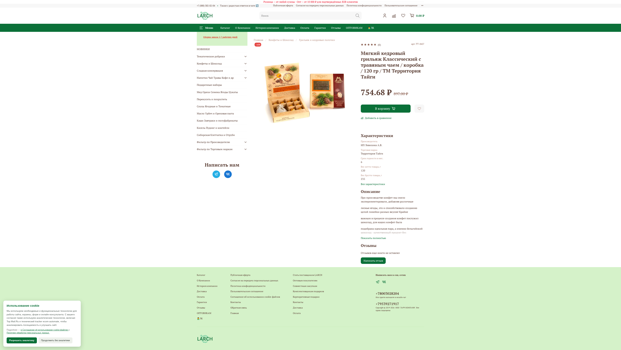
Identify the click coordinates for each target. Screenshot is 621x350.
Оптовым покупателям (305, 280)
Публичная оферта (283, 5)
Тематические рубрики (211, 56)
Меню (209, 28)
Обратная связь (238, 307)
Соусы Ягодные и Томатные (214, 106)
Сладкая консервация (210, 70)
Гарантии (320, 28)
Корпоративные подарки (306, 296)
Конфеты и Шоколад (281, 40)
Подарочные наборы (209, 85)
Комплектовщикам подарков (308, 291)
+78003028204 (387, 293)
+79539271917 (387, 304)
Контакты (235, 302)
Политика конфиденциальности (364, 5)
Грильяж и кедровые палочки (317, 40)
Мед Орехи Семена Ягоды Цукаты (217, 92)
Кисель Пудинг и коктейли (213, 128)
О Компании (242, 28)
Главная (258, 40)
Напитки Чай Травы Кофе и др (215, 78)
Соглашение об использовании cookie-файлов (255, 296)
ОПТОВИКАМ (354, 28)
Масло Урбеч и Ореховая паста (215, 113)
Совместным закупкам (305, 285)
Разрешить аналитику (21, 340)
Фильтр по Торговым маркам (215, 149)
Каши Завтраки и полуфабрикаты (217, 120)
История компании (267, 28)
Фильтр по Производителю (213, 142)
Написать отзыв (373, 260)
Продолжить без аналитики (55, 340)
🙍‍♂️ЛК (371, 28)
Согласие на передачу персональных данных (320, 5)
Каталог (225, 28)
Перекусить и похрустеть (212, 99)
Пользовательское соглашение (401, 5)
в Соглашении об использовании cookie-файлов (44, 330)
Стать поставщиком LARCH (307, 274)
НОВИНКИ (203, 49)
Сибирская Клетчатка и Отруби (216, 135)
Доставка (289, 28)
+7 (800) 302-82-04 (206, 5)
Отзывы (336, 28)
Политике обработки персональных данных (28, 333)
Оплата (304, 28)
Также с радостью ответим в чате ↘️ (239, 5)
